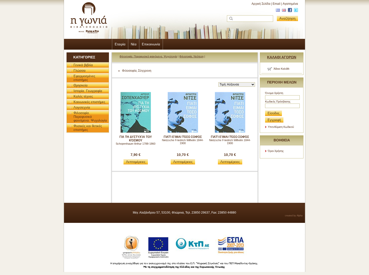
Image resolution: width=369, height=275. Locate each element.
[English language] (283, 11)
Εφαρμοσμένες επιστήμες (84, 78)
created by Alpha (293, 215)
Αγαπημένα (290, 4)
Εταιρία (120, 44)
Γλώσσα (80, 70)
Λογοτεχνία (82, 107)
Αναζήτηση (287, 18)
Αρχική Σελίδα (261, 4)
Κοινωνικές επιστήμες (89, 102)
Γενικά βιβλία (83, 65)
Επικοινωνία (151, 44)
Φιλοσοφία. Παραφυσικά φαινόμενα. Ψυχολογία (90, 116)
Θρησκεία (81, 85)
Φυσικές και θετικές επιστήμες (88, 128)
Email (276, 4)
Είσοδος (273, 113)
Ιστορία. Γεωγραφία (88, 91)
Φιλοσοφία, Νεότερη (191, 56)
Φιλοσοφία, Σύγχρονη (136, 70)
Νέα (134, 44)
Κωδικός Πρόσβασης (277, 101)
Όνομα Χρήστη (274, 93)
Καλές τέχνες (83, 96)
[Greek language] (277, 11)
